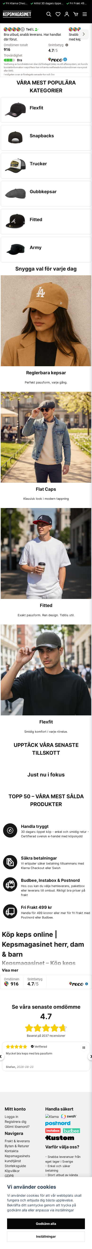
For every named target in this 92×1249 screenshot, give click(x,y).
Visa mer (10, 970)
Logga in (11, 1117)
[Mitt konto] (66, 14)
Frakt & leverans (17, 1141)
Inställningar (46, 1236)
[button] (84, 1047)
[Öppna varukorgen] (75, 14)
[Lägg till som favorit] (57, 14)
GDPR (9, 1176)
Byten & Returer (17, 1146)
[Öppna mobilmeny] (84, 14)
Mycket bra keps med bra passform (29, 1053)
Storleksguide (15, 1166)
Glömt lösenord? (17, 1126)
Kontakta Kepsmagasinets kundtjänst (17, 1156)
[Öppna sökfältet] (48, 14)
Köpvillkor (12, 1171)
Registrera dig (15, 1122)
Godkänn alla (46, 1224)
